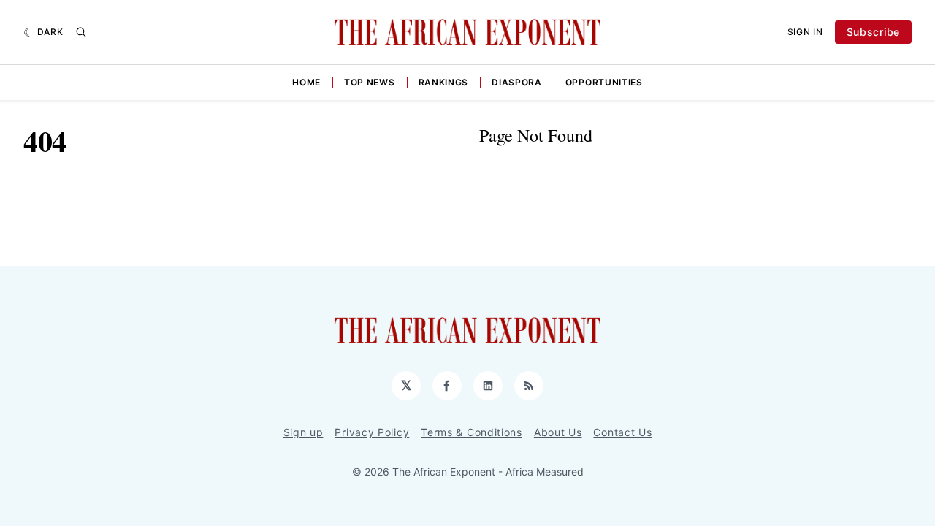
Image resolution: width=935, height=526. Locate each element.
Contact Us (622, 432)
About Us (558, 432)
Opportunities (604, 82)
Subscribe (873, 32)
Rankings (444, 82)
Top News (369, 82)
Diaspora (517, 82)
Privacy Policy (372, 432)
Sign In (805, 31)
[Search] (81, 32)
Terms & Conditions (471, 432)
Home (306, 82)
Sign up (303, 432)
